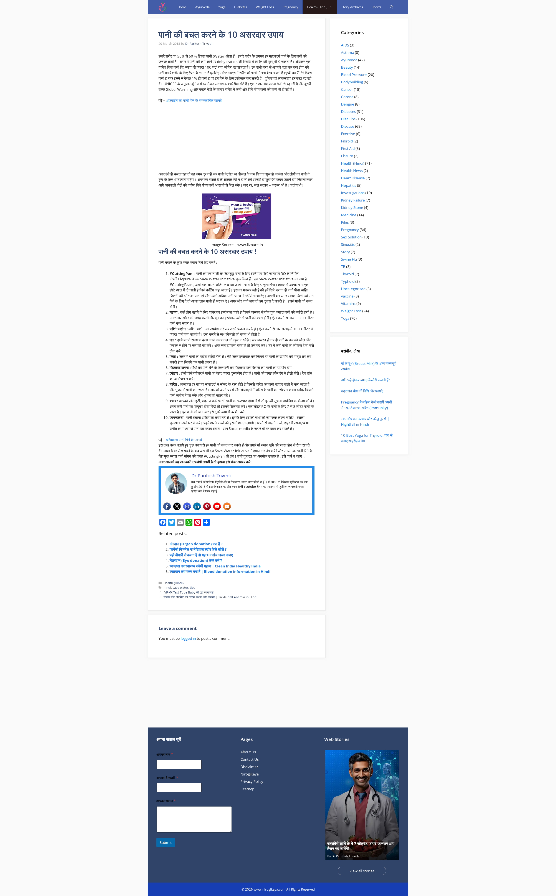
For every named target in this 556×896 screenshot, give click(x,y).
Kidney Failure (353, 200)
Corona (347, 96)
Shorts (376, 7)
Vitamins (348, 303)
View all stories (361, 870)
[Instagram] (187, 506)
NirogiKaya (249, 774)
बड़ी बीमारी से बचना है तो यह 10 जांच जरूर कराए (201, 554)
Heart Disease (353, 177)
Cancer (347, 89)
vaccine (347, 296)
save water (180, 587)
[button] (391, 7)
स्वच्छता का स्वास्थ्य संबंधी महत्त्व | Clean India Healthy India (215, 566)
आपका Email (167, 778)
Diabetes (240, 7)
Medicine (348, 214)
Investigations (352, 192)
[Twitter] (177, 506)
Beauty (347, 67)
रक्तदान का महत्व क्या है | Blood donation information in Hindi (220, 571)
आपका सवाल (166, 801)
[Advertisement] (236, 139)
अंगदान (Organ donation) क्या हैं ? (196, 543)
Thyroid (347, 273)
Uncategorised (353, 288)
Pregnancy (290, 7)
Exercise (348, 133)
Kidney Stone (352, 207)
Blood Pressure (354, 74)
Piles (345, 222)
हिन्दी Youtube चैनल (250, 486)
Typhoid (347, 281)
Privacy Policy (251, 781)
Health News (352, 170)
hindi (167, 587)
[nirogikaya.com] (163, 7)
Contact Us (249, 759)
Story (345, 251)
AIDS (345, 45)
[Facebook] (167, 506)
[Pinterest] (207, 506)
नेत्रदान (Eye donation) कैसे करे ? (196, 560)
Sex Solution (351, 237)
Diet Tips (348, 118)
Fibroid (347, 141)
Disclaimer (249, 766)
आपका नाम (164, 754)
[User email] (227, 506)
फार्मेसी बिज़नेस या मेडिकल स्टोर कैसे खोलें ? (198, 549)
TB (343, 266)
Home (182, 7)
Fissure (347, 155)
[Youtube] (217, 506)
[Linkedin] (197, 506)
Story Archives (352, 7)
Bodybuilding (352, 81)
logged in (188, 638)
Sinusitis (348, 244)
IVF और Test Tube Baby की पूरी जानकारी (188, 592)
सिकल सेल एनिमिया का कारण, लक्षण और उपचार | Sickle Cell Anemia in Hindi (210, 597)
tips (192, 587)
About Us (248, 751)
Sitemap (247, 788)
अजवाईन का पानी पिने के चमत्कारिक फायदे (194, 100)
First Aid (348, 148)
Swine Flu (349, 259)
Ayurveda (202, 7)
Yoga (221, 7)
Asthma (347, 52)
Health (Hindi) (317, 7)
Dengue (347, 104)
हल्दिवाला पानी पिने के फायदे (184, 439)
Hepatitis (348, 185)
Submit (166, 842)
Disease (347, 126)
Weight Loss (265, 7)
